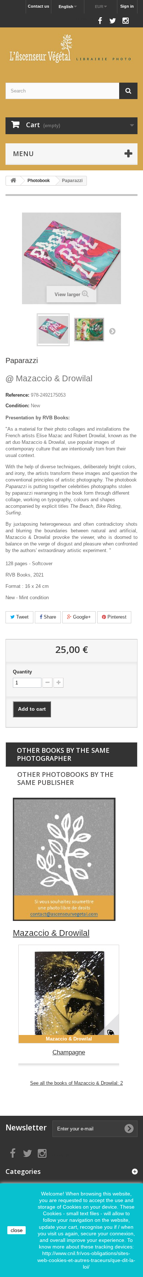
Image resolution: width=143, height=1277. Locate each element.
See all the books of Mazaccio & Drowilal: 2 (76, 1083)
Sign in (127, 6)
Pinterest (116, 617)
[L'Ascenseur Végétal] (72, 48)
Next (112, 331)
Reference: (17, 395)
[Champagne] (68, 994)
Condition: (17, 405)
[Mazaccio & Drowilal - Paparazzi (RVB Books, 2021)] (53, 329)
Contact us (38, 6)
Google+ (81, 617)
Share (49, 617)
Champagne (68, 1052)
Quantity (22, 672)
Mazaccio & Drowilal (49, 378)
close (17, 1230)
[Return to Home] (13, 180)
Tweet (22, 617)
